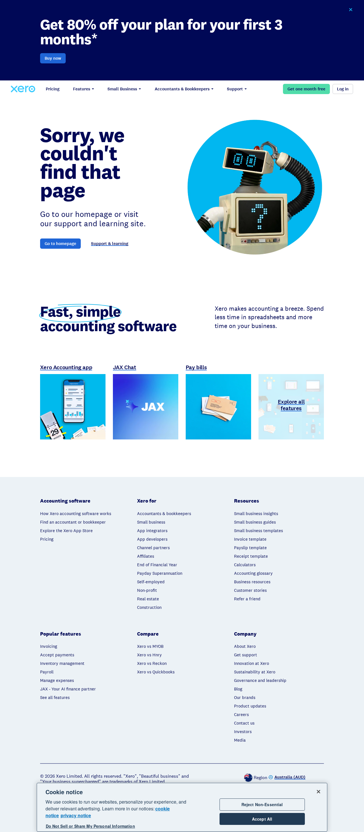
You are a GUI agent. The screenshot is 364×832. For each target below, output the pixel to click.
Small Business (122, 89)
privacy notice (76, 815)
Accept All (262, 819)
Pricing (52, 89)
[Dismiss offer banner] (350, 9)
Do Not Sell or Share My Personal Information (90, 826)
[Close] (318, 791)
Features (81, 89)
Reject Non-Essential (262, 804)
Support (235, 89)
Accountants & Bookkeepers (182, 89)
